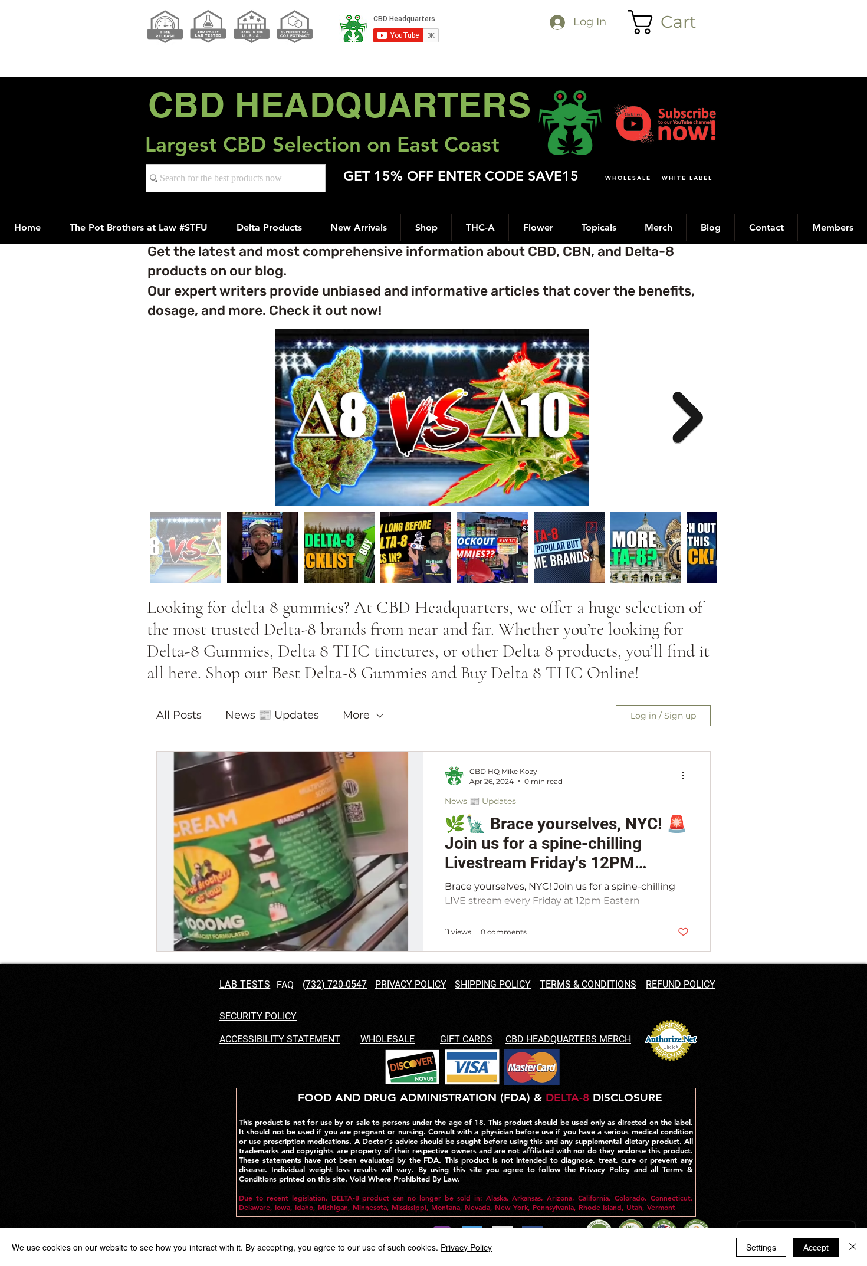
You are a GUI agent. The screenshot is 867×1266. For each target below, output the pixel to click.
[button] (674, 22)
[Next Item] (687, 417)
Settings (761, 1247)
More (356, 715)
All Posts (179, 715)
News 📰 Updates (272, 715)
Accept (816, 1247)
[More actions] (687, 776)
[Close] (853, 1247)
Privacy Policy (466, 1247)
